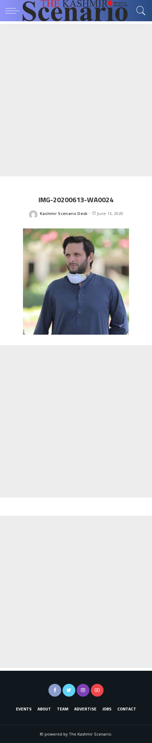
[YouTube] (97, 690)
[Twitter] (69, 690)
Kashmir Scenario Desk (64, 213)
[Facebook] (54, 690)
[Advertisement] (76, 100)
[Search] (139, 10)
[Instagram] (83, 690)
